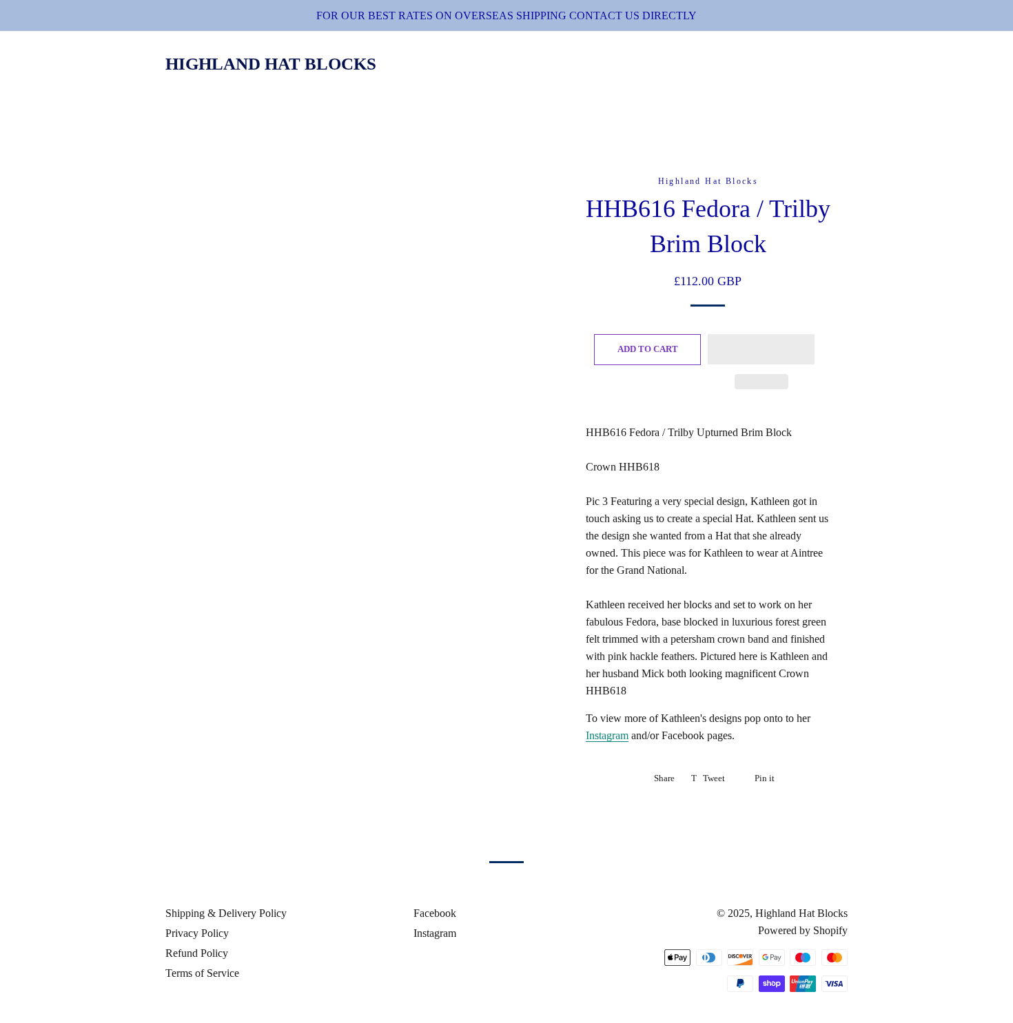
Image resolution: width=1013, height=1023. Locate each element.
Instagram (607, 735)
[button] (761, 349)
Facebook (433, 913)
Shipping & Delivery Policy (226, 913)
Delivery (621, 64)
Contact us (710, 64)
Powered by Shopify (803, 930)
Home (497, 64)
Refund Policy (196, 953)
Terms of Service (202, 973)
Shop (553, 64)
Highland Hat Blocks (270, 63)
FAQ (781, 64)
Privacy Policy (197, 933)
